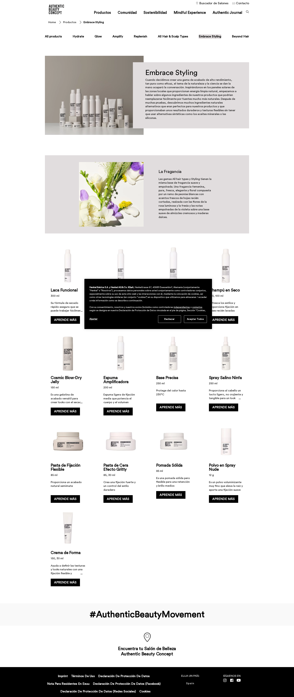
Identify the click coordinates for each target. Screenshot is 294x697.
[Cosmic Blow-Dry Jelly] (68, 377)
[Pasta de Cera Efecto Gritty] (121, 464)
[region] (148, 304)
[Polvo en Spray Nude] (226, 464)
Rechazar (169, 319)
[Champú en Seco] (226, 289)
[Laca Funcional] (68, 289)
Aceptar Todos (195, 319)
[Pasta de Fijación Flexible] (68, 464)
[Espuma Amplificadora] (121, 377)
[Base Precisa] (173, 377)
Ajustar (93, 319)
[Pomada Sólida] (173, 464)
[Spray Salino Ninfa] (226, 377)
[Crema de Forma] (68, 550)
